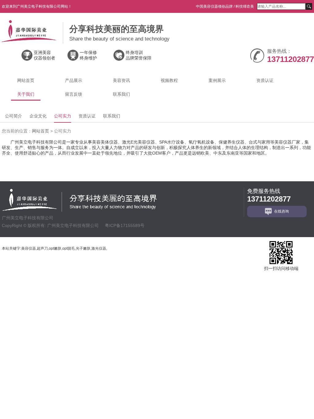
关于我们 (25, 94)
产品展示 (73, 80)
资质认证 (265, 80)
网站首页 (25, 80)
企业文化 (38, 115)
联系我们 (121, 94)
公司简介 (13, 115)
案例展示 (217, 80)
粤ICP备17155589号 (124, 225)
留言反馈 (73, 94)
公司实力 (62, 115)
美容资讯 (121, 80)
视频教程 (169, 80)
